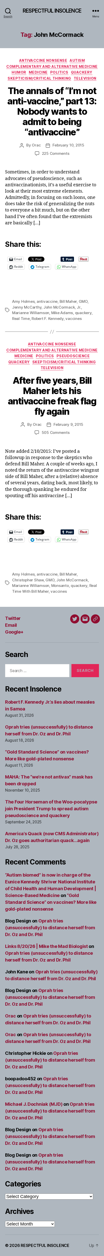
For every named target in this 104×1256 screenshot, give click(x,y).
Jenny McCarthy (26, 307)
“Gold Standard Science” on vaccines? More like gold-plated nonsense (50, 902)
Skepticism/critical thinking (39, 78)
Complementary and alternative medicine (52, 66)
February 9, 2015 (68, 424)
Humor (19, 72)
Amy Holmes (23, 301)
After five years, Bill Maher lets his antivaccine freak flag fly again (52, 396)
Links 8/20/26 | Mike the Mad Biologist (46, 946)
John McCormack (59, 307)
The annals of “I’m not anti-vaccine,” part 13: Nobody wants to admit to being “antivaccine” (52, 111)
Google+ (14, 632)
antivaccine (47, 301)
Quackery (81, 72)
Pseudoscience (73, 356)
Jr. (79, 307)
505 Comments (56, 432)
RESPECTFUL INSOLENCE (52, 10)
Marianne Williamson (30, 312)
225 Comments (55, 153)
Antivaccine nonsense (43, 60)
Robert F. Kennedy (48, 318)
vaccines (73, 318)
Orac (36, 145)
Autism (77, 60)
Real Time (21, 318)
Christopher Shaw (28, 580)
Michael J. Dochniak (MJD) (33, 1104)
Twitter (13, 618)
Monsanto (60, 585)
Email (11, 625)
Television (85, 78)
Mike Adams (62, 312)
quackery (83, 312)
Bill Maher (68, 301)
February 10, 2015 (68, 145)
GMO (83, 301)
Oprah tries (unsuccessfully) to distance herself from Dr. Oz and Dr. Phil (50, 927)
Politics (59, 72)
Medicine (38, 72)
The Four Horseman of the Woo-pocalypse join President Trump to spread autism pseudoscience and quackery (51, 808)
